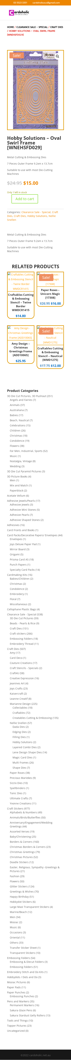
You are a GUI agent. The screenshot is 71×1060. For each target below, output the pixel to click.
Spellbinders (17, 788)
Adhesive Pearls (19, 514)
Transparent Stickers (22, 953)
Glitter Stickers (19, 886)
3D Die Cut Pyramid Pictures (24, 471)
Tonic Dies (16, 793)
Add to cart (24, 198)
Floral (13, 599)
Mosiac (14, 922)
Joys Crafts (16, 688)
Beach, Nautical (19, 420)
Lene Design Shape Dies (27, 752)
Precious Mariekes (21, 778)
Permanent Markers (22, 1005)
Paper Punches (16, 992)
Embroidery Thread (21, 643)
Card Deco (16, 658)
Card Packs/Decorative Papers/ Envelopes (32, 535)
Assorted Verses (19, 831)
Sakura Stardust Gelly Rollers (27, 1015)
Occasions (16, 932)
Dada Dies (19, 726)
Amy (12, 652)
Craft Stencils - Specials (24, 668)
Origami (15, 554)
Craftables (19, 712)
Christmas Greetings (22, 852)
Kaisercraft (16, 693)
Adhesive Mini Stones (23, 509)
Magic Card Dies (22, 757)
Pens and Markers (18, 1001)
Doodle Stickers (19, 862)
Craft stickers (18, 633)
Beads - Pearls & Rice (23, 623)
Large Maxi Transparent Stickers (29, 907)
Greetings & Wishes (22, 891)
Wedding (15, 466)
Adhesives (13, 525)
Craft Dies (56, 27)
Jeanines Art (17, 683)
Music (13, 456)
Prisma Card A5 (19, 559)
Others (14, 942)
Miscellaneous (18, 604)
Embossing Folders (21, 638)
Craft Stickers (15, 808)
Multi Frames (21, 762)
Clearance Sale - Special (32, 27)
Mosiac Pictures (16, 982)
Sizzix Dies (16, 783)
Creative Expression (22, 678)
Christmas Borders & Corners (28, 847)
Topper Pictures (16, 1025)
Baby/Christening (20, 836)
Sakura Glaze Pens (21, 1010)
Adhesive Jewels (19, 504)
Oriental (15, 937)
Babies (14, 415)
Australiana (17, 410)
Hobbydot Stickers (21, 901)
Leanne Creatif (19, 698)
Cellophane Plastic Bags (21, 609)
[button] (57, 56)
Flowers (14, 446)
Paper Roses (17, 772)
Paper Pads (14, 987)
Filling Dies (19, 737)
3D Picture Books (17, 476)
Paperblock (16, 490)
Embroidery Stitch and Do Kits (25, 972)
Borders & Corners (21, 841)
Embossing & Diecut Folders (27, 961)
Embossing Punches (22, 996)
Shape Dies (19, 767)
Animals (15, 405)
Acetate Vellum (16, 495)
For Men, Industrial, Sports (26, 451)
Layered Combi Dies (25, 747)
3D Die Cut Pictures (21, 618)
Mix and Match (19, 485)
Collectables (20, 707)
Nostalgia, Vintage (21, 461)
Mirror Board (18, 549)
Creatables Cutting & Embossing (32, 718)
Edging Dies (20, 732)
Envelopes (16, 539)
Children (15, 430)
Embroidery (17, 594)
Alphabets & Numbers (23, 812)
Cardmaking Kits (17, 575)
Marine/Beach (18, 912)
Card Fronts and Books (21, 530)
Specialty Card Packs (22, 569)
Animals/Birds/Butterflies (25, 817)
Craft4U (14, 673)
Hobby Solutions (37, 216)
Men (12, 480)
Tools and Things (17, 1020)
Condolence (17, 440)
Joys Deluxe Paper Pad (23, 544)
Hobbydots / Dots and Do (22, 977)
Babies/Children (19, 578)
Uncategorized (16, 1030)
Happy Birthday (19, 896)
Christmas (16, 435)
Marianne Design (20, 704)
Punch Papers (18, 564)
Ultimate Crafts (19, 798)
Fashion (14, 876)
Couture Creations (21, 663)
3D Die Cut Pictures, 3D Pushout (26, 396)
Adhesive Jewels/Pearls (21, 500)
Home (10, 27)
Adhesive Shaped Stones (25, 520)
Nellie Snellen (18, 723)
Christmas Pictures (21, 857)
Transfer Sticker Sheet (23, 947)
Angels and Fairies (21, 400)
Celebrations (17, 425)
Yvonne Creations (20, 803)
